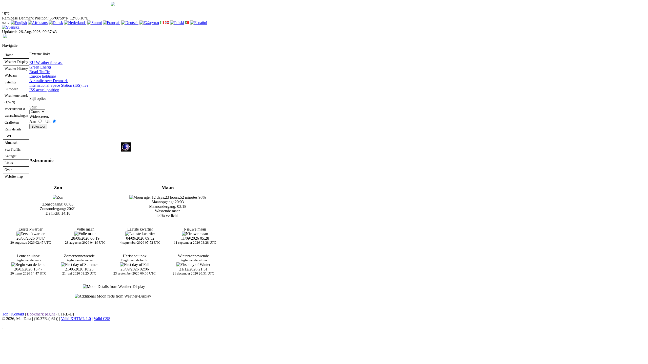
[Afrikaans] (38, 22)
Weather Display (16, 62)
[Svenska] (10, 27)
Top (5, 314)
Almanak (11, 143)
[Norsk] (167, 22)
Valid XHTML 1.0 (76, 318)
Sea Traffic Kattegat (13, 152)
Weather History (16, 68)
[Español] (198, 22)
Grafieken (12, 122)
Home (9, 55)
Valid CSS (102, 318)
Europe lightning (42, 76)
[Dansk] (56, 22)
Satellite (10, 82)
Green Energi (40, 67)
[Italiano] (162, 22)
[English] (19, 22)
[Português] (187, 22)
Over (8, 170)
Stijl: (33, 107)
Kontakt (17, 314)
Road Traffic (39, 72)
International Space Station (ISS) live (58, 85)
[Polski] (177, 22)
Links (9, 163)
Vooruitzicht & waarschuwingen (16, 112)
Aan (32, 121)
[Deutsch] (129, 22)
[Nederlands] (75, 22)
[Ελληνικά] (149, 22)
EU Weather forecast (46, 62)
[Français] (111, 22)
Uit (47, 121)
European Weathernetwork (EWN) (16, 95)
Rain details (13, 129)
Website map (14, 176)
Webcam (11, 75)
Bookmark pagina (41, 314)
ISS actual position (44, 90)
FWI (8, 136)
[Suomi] (94, 22)
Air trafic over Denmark (48, 81)
